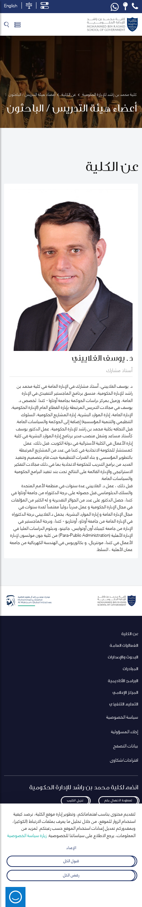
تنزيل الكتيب (75, 800)
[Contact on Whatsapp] (115, 6)
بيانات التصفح (125, 745)
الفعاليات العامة (124, 645)
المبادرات (130, 668)
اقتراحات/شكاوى (124, 759)
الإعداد (71, 847)
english (10, 5)
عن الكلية (129, 633)
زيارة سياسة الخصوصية (27, 835)
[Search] (6, 24)
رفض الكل (71, 874)
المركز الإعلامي (125, 692)
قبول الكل (71, 860)
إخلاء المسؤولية (124, 731)
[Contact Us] (125, 6)
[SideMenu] (17, 24)
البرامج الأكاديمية (123, 680)
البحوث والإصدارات (123, 657)
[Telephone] (135, 6)
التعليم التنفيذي (123, 704)
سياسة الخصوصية (122, 716)
